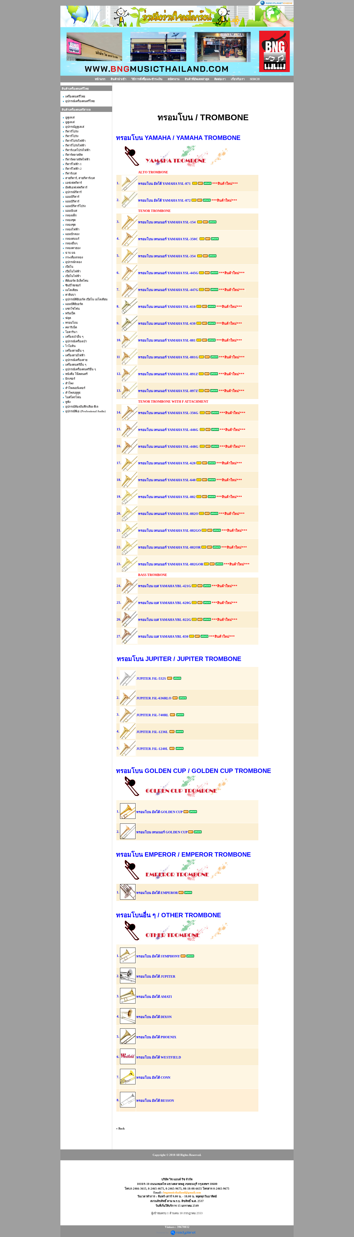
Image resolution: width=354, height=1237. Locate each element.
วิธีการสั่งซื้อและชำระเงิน (146, 79)
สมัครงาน (174, 79)
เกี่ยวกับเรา (238, 79)
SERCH (255, 79)
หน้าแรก (100, 79)
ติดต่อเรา (220, 79)
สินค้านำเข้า (118, 79)
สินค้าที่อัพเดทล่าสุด (197, 79)
